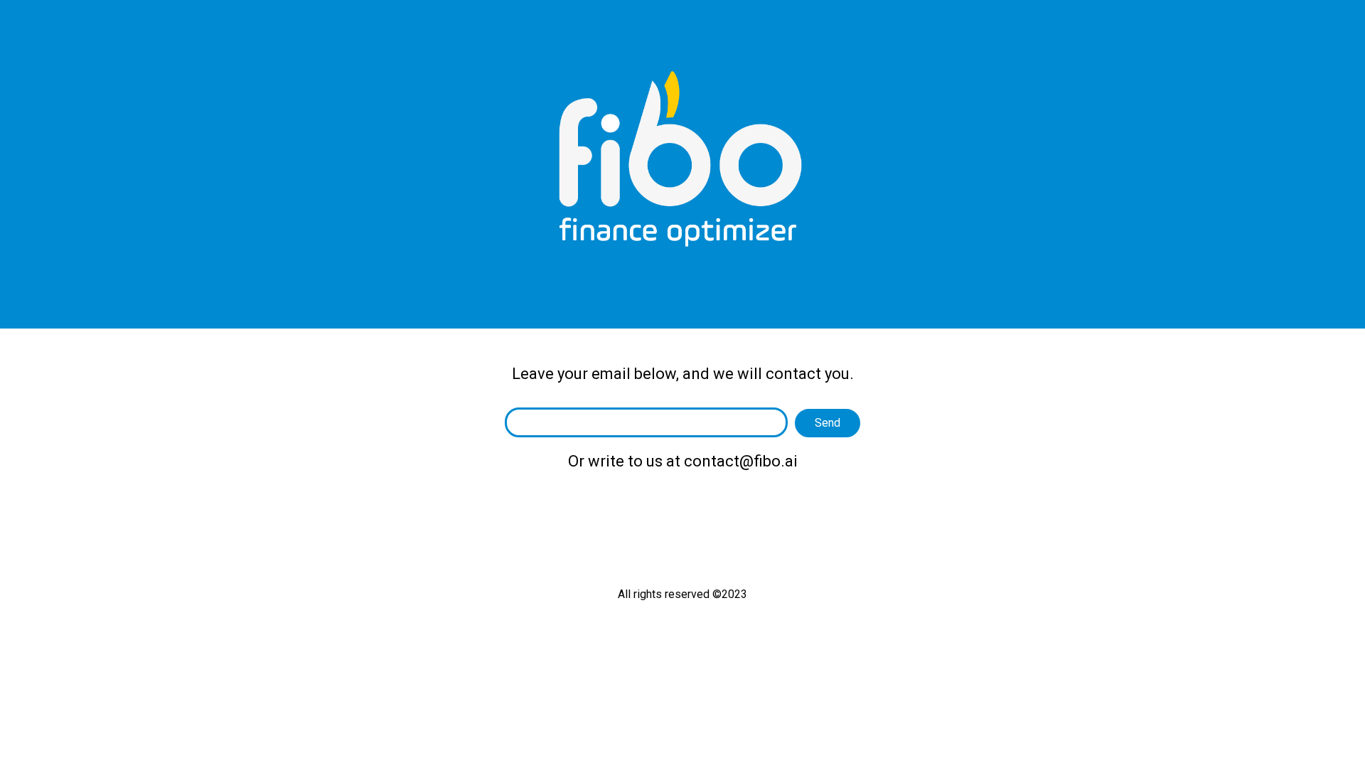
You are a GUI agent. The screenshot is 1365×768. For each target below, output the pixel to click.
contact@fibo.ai (741, 461)
